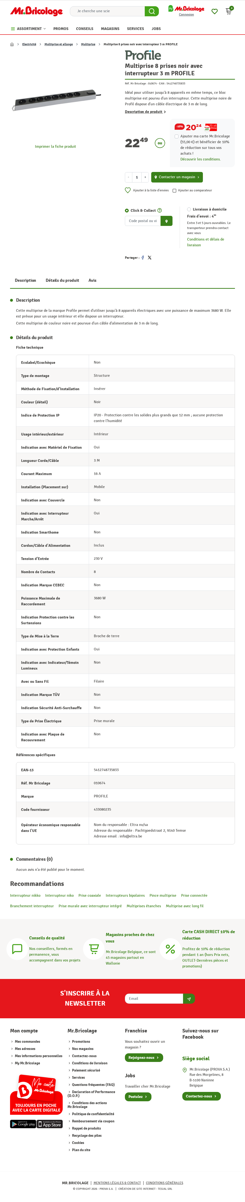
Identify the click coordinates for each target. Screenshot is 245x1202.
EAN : (162, 83)
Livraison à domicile (210, 209)
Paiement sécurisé (85, 1070)
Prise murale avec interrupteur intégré (90, 906)
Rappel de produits (86, 1128)
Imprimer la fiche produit (55, 146)
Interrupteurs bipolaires (125, 895)
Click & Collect (143, 210)
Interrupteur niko (59, 895)
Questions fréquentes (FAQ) (93, 1085)
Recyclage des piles (86, 1135)
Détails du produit (62, 280)
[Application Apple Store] (49, 1124)
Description (25, 280)
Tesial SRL (165, 1188)
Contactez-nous (84, 1056)
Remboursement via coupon (92, 1121)
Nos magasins (82, 1049)
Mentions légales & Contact (117, 1183)
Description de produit (144, 112)
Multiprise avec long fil (185, 906)
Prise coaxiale (89, 895)
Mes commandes (27, 1041)
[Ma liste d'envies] (215, 11)
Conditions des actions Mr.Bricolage (87, 1105)
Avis (92, 280)
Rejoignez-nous (141, 1057)
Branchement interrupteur (32, 906)
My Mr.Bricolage (27, 1063)
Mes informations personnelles (38, 1056)
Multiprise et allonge (59, 44)
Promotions (80, 1041)
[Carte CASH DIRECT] (170, 948)
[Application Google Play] (23, 1124)
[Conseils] (17, 948)
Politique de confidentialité (92, 1114)
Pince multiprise (163, 895)
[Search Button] (152, 11)
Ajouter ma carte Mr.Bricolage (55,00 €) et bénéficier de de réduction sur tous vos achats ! (205, 145)
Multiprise (88, 44)
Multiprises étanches (144, 906)
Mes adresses (25, 1049)
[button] (229, 11)
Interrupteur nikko (25, 895)
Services (78, 1077)
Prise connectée (194, 895)
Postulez (135, 1096)
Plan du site (80, 1150)
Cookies (77, 1143)
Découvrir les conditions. (200, 159)
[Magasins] (94, 948)
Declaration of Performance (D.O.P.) (91, 1094)
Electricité (29, 44)
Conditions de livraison (89, 1063)
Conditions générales (164, 1183)
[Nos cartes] (36, 1092)
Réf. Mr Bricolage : (136, 83)
